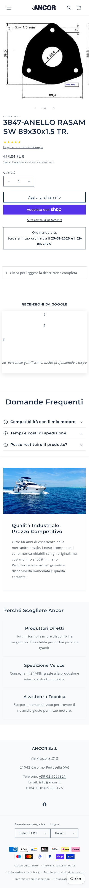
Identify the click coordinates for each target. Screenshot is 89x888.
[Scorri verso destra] (54, 108)
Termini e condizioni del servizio (64, 872)
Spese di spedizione (15, 162)
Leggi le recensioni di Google (23, 147)
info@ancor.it (50, 782)
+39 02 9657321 (52, 776)
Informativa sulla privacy (24, 872)
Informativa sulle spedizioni (33, 878)
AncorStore (31, 865)
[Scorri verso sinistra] (35, 108)
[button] (8, 8)
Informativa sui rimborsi (59, 865)
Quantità (9, 172)
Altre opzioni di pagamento (44, 220)
